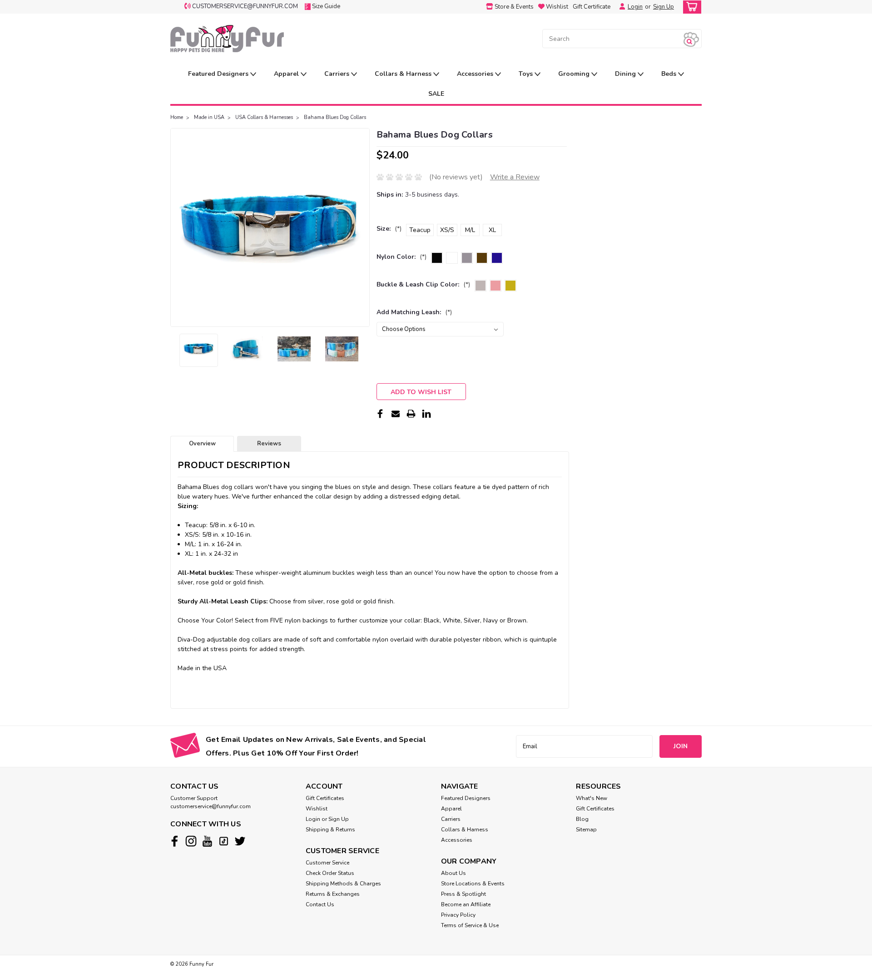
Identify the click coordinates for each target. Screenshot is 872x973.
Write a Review (515, 177)
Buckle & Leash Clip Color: (423, 284)
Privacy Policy (458, 915)
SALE (436, 93)
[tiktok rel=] (223, 841)
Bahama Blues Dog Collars (335, 117)
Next (362, 227)
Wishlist (316, 808)
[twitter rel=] (240, 841)
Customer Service (327, 862)
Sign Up (663, 7)
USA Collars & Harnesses (264, 117)
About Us (453, 873)
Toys (527, 73)
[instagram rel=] (191, 841)
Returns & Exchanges (333, 894)
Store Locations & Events (473, 883)
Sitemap (586, 829)
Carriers (337, 73)
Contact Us (320, 904)
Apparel (287, 73)
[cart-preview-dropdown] (690, 7)
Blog (582, 819)
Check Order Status (330, 873)
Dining (626, 73)
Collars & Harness (404, 73)
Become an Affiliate (465, 904)
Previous (178, 227)
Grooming (574, 73)
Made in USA (209, 117)
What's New (591, 798)
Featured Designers (219, 73)
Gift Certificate (591, 7)
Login (635, 7)
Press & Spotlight (463, 894)
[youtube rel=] (207, 841)
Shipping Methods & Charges (343, 883)
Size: (389, 228)
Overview (202, 444)
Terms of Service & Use (470, 925)
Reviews (269, 444)
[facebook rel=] (174, 841)
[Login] (620, 7)
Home (176, 117)
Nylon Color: (401, 256)
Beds (669, 73)
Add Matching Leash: (414, 312)
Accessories (476, 73)
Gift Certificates (325, 798)
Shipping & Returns (330, 829)
